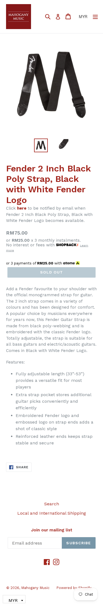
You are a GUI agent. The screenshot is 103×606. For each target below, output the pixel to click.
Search (51, 503)
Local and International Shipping (51, 513)
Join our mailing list (51, 530)
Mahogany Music (35, 588)
